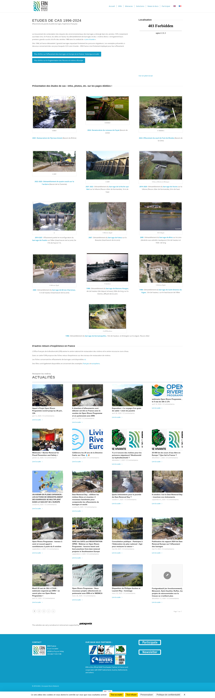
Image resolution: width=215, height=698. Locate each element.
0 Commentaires (48, 416)
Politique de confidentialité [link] (168, 695)
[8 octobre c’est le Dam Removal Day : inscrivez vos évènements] (167, 482)
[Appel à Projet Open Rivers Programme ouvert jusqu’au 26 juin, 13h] (47, 395)
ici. (85, 359)
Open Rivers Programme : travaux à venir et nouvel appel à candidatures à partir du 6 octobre (47, 543)
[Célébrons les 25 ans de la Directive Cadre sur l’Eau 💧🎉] (87, 440)
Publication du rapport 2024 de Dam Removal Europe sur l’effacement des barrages (167, 543)
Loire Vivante (90, 39)
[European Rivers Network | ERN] (40, 6)
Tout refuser (131, 695)
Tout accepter (116, 695)
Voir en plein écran (146, 76)
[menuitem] (111, 6)
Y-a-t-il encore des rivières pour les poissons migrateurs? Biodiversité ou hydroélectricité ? (127, 455)
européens (95, 363)
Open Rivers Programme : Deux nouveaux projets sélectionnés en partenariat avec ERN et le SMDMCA (87, 590)
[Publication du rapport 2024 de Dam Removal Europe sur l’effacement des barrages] (167, 528)
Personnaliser (146, 695)
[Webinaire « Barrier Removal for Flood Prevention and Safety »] (47, 440)
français (86, 363)
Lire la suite (36, 420)
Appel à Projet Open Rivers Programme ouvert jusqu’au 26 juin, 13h (47, 410)
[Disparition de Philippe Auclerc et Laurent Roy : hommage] (127, 575)
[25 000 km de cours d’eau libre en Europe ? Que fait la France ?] (167, 440)
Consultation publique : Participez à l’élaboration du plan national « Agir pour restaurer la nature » (127, 543)
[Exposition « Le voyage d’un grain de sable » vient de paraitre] (127, 395)
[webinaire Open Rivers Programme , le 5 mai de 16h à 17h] (167, 390)
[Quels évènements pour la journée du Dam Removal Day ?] (127, 482)
